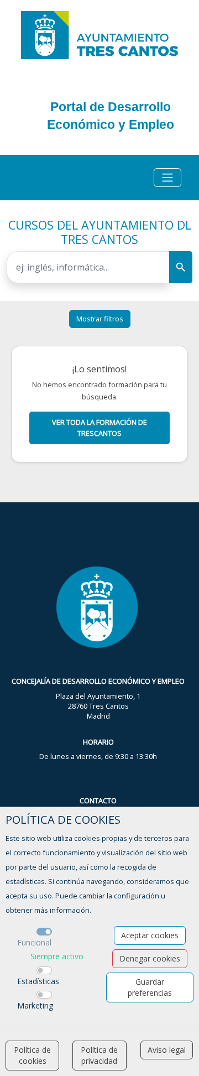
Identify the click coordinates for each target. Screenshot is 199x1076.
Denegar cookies (149, 958)
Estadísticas (38, 981)
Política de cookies (32, 1055)
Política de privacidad (99, 1055)
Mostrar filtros (99, 319)
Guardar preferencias (150, 987)
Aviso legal (167, 1049)
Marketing (35, 1005)
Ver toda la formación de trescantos (99, 427)
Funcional (34, 942)
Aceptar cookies (150, 935)
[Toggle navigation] (167, 177)
